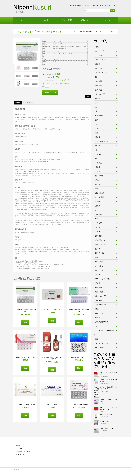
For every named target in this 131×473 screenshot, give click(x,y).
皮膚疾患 (98, 300)
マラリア (98, 223)
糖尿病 (97, 146)
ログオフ (95, 6)
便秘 (97, 133)
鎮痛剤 (97, 257)
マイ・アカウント (110, 6)
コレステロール (101, 124)
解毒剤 (97, 120)
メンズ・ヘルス (82, 31)
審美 (97, 47)
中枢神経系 (99, 115)
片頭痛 (97, 232)
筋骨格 (97, 249)
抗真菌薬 (98, 81)
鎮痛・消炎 (99, 262)
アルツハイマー (101, 60)
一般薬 (97, 171)
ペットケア (99, 270)
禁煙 (97, 309)
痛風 (97, 180)
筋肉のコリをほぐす (102, 244)
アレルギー (99, 55)
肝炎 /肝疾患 (99, 193)
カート (107, 20)
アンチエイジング (101, 73)
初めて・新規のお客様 (76, 6)
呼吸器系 (98, 287)
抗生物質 (98, 90)
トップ (24, 20)
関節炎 (97, 98)
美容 (97, 103)
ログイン (87, 6)
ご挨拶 (45, 20)
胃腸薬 (97, 167)
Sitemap (19, 448)
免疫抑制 (98, 214)
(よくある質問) (65, 20)
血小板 (97, 274)
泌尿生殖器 (99, 176)
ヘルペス (98, 201)
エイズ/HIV (99, 51)
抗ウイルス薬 (100, 94)
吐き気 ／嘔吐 (100, 253)
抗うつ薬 (98, 68)
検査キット (99, 313)
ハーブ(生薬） (100, 197)
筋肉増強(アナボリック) (103, 240)
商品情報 (18, 102)
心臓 (97, 189)
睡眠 (97, 219)
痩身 (97, 339)
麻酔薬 (97, 64)
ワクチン (98, 326)
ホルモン (98, 210)
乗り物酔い (99, 236)
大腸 (97, 128)
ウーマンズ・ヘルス (102, 343)
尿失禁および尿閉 (101, 322)
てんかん (98, 154)
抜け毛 (89, 31)
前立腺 (97, 283)
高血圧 (97, 206)
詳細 (25, 322)
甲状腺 (97, 317)
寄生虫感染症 (100, 347)
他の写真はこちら (28, 102)
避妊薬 (97, 137)
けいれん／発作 (101, 296)
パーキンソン (100, 266)
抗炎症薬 (98, 85)
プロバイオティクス (102, 279)
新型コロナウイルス (102, 141)
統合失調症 (99, 292)
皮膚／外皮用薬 (101, 305)
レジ (101, 6)
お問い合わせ (86, 20)
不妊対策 (98, 163)
